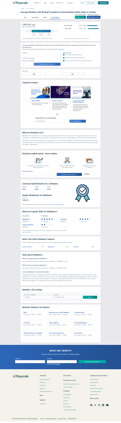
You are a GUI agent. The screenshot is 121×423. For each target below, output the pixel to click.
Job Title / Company (30, 295)
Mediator (32, 8)
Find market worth (93, 17)
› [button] (93, 99)
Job (27, 8)
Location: (24, 53)
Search (90, 297)
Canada (22, 8)
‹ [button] (27, 99)
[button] (25, 17)
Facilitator (63, 219)
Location (55, 295)
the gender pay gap (59, 204)
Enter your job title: (27, 171)
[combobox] (41, 55)
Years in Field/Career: (28, 61)
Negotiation (26, 219)
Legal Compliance (27, 225)
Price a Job (80, 17)
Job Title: (17, 358)
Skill (34, 74)
